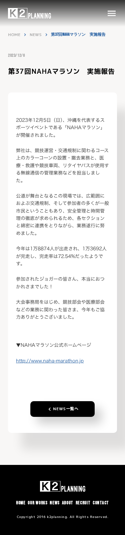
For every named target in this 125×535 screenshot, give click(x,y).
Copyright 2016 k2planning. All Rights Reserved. (63, 516)
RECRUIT (83, 503)
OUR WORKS (37, 503)
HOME (14, 34)
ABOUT (68, 503)
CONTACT (101, 503)
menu (111, 13)
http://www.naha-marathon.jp (50, 360)
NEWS (36, 34)
